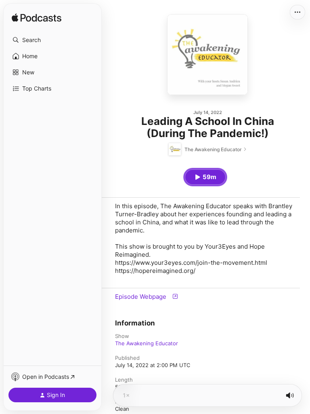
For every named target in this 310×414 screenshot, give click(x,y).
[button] (52, 40)
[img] (36, 18)
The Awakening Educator (146, 343)
